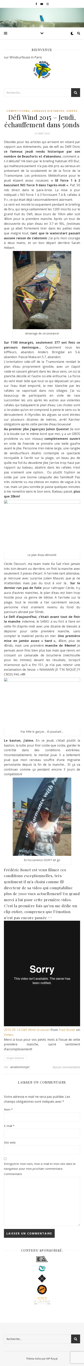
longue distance (15, 1058)
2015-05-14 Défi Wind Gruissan (27, 1030)
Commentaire (13, 1174)
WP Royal (51, 1358)
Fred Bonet (67, 1030)
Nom (8, 1109)
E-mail (9, 1126)
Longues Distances (48, 111)
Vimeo (8, 1035)
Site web (10, 1142)
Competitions (18, 111)
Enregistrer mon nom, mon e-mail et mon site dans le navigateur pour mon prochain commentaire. (40, 1166)
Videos (72, 111)
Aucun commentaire (66, 1067)
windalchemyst (20, 1067)
